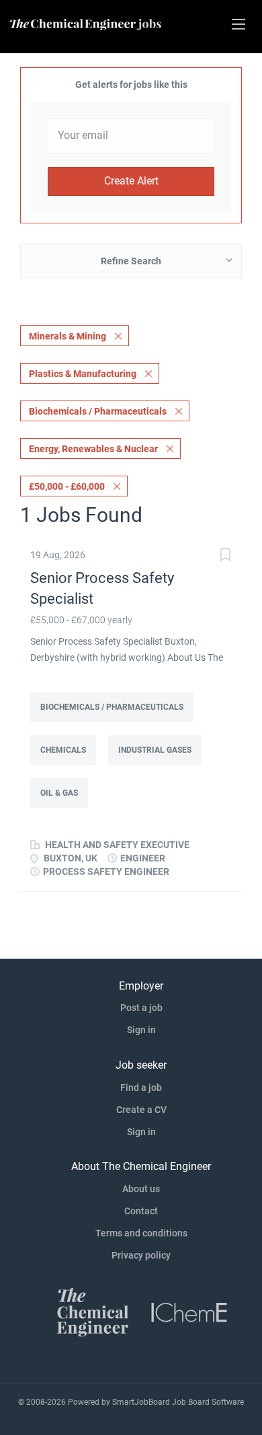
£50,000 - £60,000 (67, 486)
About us (141, 1188)
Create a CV (141, 1109)
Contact (141, 1211)
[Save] (225, 556)
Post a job (141, 1007)
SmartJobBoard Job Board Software (178, 1402)
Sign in (141, 1029)
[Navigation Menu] (238, 24)
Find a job (141, 1087)
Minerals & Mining (67, 336)
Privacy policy (141, 1255)
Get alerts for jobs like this (131, 84)
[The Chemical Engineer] (92, 1311)
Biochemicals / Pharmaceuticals (98, 411)
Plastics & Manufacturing (82, 373)
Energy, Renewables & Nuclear (93, 448)
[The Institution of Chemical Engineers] (189, 1311)
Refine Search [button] (131, 261)
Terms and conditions (141, 1233)
